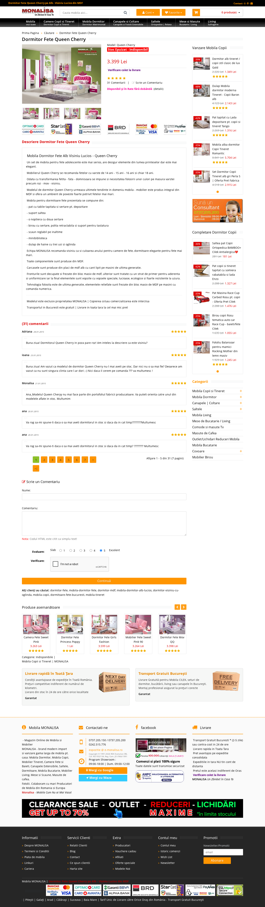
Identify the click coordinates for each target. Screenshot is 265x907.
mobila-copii (41, 595)
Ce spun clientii (80, 863)
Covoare (198, 451)
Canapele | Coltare (206, 403)
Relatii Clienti (78, 845)
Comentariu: (30, 508)
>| (36, 468)
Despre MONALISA (36, 845)
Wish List (166, 857)
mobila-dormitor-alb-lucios (134, 590)
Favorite (174, 12)
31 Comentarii (116, 82)
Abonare (217, 860)
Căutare (49, 33)
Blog (72, 851)
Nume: (26, 490)
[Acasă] (38, 14)
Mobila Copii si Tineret (208, 391)
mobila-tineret (95, 595)
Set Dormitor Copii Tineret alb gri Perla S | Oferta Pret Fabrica (226, 176)
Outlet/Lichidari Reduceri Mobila (215, 439)
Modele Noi (122, 869)
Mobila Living (201, 415)
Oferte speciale (125, 863)
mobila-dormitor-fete (82, 590)
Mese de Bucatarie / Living (211, 421)
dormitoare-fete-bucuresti (67, 595)
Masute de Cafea (204, 433)
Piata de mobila (34, 857)
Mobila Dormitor (204, 397)
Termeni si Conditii (36, 851)
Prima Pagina (30, 33)
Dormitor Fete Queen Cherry (77, 33)
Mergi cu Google (100, 770)
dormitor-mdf (106, 590)
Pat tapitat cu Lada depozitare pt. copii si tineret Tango (226, 122)
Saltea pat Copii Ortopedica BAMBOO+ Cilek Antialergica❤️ (226, 247)
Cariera (29, 869)
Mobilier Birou (202, 457)
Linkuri (28, 863)
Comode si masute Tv (208, 427)
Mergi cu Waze (100, 778)
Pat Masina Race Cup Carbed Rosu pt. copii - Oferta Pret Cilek (226, 297)
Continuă (104, 581)
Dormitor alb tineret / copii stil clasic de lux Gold (226, 63)
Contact (75, 857)
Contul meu (168, 845)
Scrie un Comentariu (148, 82)
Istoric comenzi (170, 851)
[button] (183, 607)
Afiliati (119, 857)
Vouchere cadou (125, 851)
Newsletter (168, 863)
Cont (148, 12)
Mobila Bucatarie (204, 445)
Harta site (76, 869)
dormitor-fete (59, 590)
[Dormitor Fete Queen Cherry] (61, 74)
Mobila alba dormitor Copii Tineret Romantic (226, 149)
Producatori (122, 845)
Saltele (197, 409)
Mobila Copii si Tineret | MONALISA (45, 661)
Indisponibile (44, 657)
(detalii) (158, 89)
